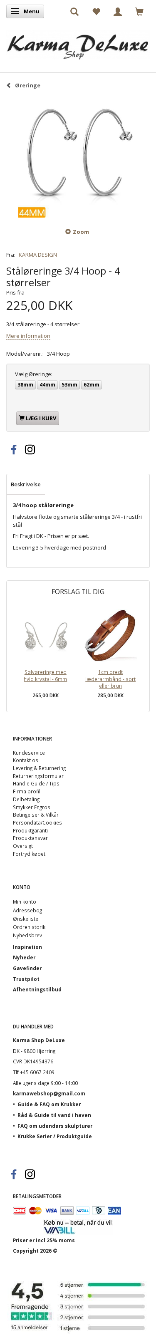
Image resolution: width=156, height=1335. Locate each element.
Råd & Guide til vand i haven (54, 1115)
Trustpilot (26, 979)
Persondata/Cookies (37, 822)
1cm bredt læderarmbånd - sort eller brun (110, 679)
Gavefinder (27, 968)
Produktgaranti (30, 830)
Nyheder (24, 957)
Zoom (81, 231)
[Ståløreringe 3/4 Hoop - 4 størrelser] (78, 158)
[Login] (117, 11)
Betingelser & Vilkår (36, 814)
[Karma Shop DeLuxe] (78, 42)
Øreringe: (33, 374)
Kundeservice (29, 752)
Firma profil (26, 791)
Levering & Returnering (39, 768)
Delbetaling (26, 799)
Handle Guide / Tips (36, 783)
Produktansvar (30, 838)
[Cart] (139, 11)
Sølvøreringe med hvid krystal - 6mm (45, 675)
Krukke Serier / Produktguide (54, 1136)
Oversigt (23, 845)
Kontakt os (25, 760)
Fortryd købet (29, 853)
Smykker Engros (31, 807)
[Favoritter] (96, 11)
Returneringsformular (38, 776)
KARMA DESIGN (38, 254)
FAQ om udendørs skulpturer (54, 1125)
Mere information (28, 335)
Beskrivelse (26, 484)
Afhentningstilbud (37, 989)
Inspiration (27, 947)
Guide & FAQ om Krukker (49, 1104)
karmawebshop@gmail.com (49, 1093)
